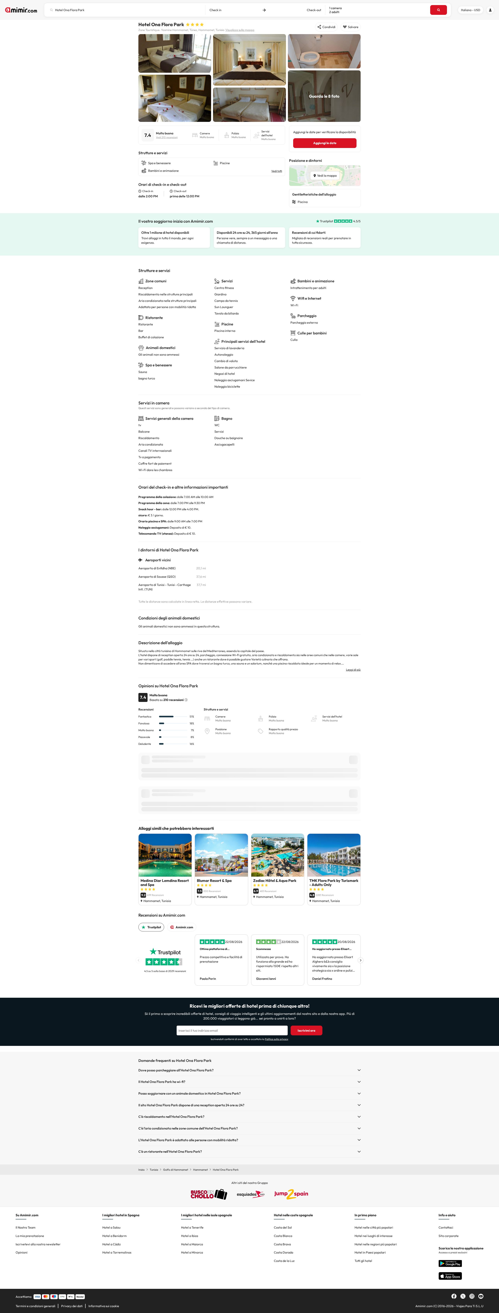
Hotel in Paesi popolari (370, 1252)
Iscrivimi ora (306, 1030)
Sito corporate (449, 1236)
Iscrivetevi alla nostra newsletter (38, 1244)
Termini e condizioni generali (35, 1306)
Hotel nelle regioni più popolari (376, 1244)
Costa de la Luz (284, 1261)
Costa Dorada (283, 1252)
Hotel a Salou (111, 1227)
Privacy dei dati (72, 1306)
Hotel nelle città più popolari (374, 1227)
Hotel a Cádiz (111, 1244)
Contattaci (446, 1227)
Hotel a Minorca (192, 1252)
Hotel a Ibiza (189, 1236)
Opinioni (21, 1252)
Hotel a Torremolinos (116, 1252)
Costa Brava (282, 1244)
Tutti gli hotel (363, 1261)
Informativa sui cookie (103, 1306)
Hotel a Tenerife (192, 1227)
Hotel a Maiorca (192, 1244)
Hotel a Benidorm (114, 1236)
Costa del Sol (283, 1227)
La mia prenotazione (30, 1236)
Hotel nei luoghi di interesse (374, 1236)
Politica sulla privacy (276, 1039)
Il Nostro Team (25, 1227)
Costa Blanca (283, 1236)
